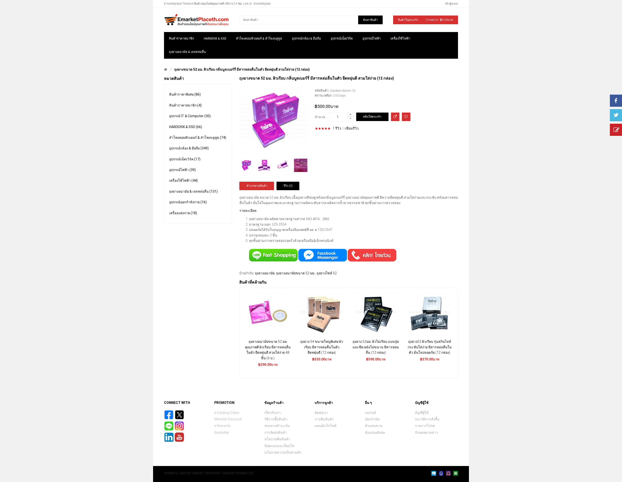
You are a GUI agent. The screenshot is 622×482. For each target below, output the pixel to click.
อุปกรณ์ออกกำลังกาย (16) (188, 202)
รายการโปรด (425, 426)
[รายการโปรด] (406, 117)
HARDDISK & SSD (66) (185, 127)
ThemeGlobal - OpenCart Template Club (229, 473)
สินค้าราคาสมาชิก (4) (185, 105)
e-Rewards (222, 426)
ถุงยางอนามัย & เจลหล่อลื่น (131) (193, 191)
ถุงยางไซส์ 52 (327, 273)
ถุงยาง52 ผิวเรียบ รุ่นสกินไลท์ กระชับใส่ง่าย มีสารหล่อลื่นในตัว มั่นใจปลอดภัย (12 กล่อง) (430, 347)
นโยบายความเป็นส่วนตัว (283, 452)
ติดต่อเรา (321, 413)
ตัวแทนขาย (373, 426)
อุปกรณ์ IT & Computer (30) (190, 116)
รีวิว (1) (288, 186)
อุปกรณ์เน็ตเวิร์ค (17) (184, 159)
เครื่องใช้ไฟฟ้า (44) (183, 180)
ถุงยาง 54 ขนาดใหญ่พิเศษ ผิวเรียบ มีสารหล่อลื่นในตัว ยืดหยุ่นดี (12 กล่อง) (321, 347)
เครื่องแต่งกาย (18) (183, 213)
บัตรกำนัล (372, 419)
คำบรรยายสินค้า (256, 186)
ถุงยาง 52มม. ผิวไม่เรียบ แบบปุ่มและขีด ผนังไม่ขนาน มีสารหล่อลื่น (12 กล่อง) (376, 347)
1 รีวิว (337, 128)
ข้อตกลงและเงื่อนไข (279, 446)
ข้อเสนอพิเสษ (375, 432)
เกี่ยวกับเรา (272, 413)
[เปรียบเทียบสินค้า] (395, 117)
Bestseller (221, 432)
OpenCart (185, 473)
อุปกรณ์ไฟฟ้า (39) (182, 170)
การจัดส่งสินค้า (275, 432)
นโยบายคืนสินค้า (277, 439)
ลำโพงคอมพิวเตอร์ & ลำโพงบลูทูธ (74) (197, 137)
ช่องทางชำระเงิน (277, 426)
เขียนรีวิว (352, 128)
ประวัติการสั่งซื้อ (427, 419)
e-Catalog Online (226, 413)
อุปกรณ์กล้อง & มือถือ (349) (189, 148)
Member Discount (228, 419)
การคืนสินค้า (324, 419)
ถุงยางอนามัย (265, 273)
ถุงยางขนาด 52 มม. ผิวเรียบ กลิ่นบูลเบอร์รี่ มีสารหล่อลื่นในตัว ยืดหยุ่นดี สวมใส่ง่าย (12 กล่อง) (242, 69)
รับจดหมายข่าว (426, 432)
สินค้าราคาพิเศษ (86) (185, 94)
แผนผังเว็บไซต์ (326, 426)
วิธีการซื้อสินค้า (275, 419)
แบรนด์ (370, 413)
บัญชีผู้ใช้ (422, 413)
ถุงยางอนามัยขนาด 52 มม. (295, 273)
